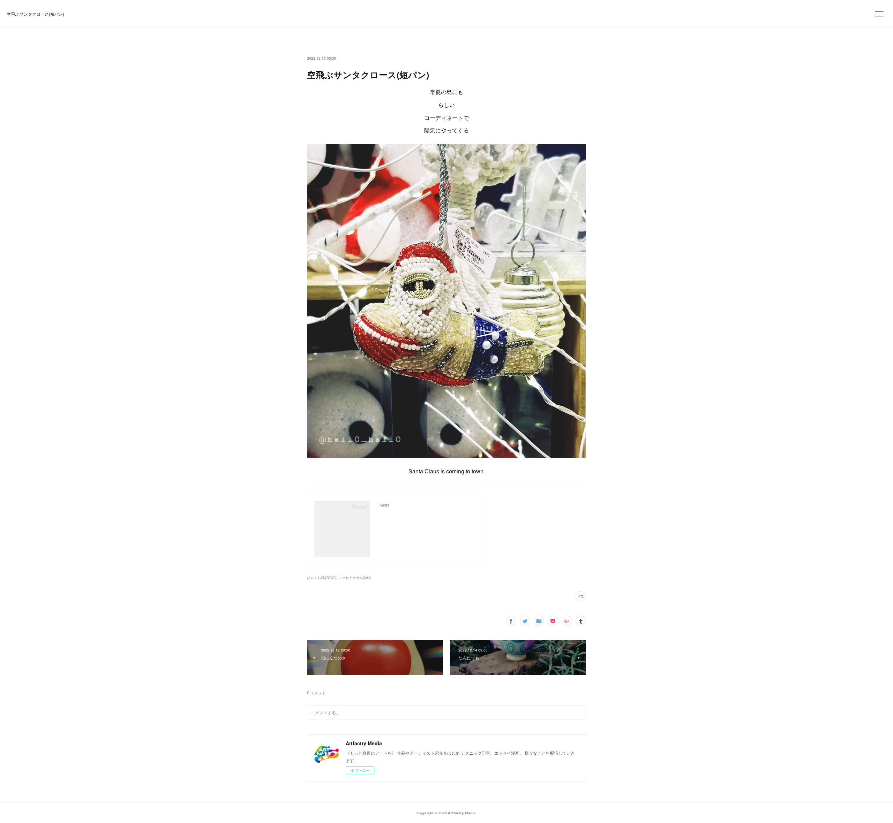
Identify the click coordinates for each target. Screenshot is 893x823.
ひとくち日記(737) (321, 577)
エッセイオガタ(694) (354, 577)
